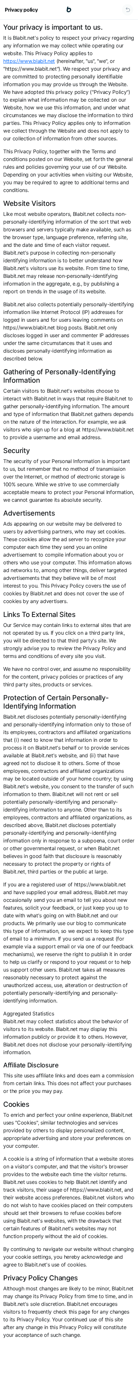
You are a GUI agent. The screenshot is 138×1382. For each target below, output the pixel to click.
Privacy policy (21, 9)
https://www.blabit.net (29, 61)
